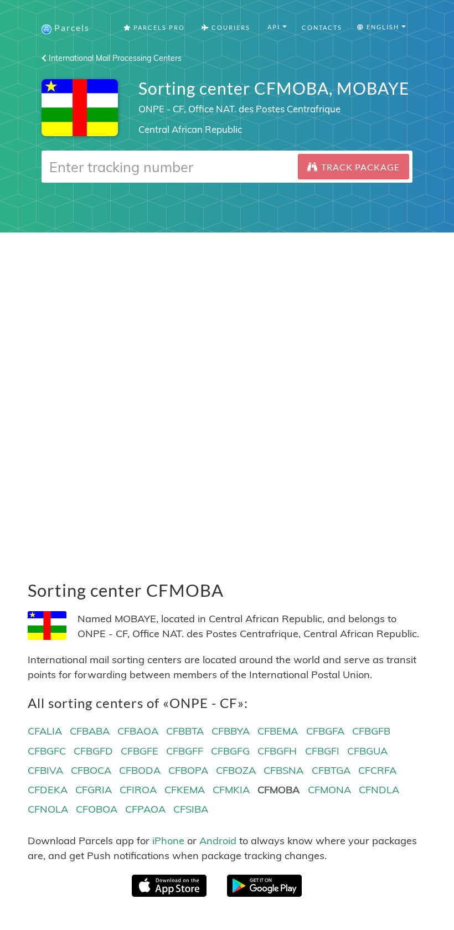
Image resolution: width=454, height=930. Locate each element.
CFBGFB (371, 731)
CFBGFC (47, 751)
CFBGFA (325, 731)
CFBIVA (45, 770)
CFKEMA (184, 789)
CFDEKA (48, 789)
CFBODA (140, 770)
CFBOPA (188, 770)
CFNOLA (48, 809)
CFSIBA (190, 809)
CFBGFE (139, 751)
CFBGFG (230, 751)
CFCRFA (377, 770)
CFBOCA (91, 770)
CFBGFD (93, 751)
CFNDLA (379, 789)
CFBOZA (236, 770)
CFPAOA (145, 809)
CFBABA (90, 731)
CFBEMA (277, 731)
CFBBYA (230, 731)
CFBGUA (367, 751)
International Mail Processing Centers (114, 58)
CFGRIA (93, 789)
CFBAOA (137, 731)
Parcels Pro (158, 27)
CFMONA (329, 789)
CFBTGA (331, 770)
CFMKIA (231, 789)
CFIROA (138, 789)
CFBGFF (184, 751)
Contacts (322, 27)
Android (217, 840)
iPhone (168, 840)
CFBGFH (277, 751)
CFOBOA (96, 809)
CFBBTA (185, 731)
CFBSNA (283, 770)
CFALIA (45, 731)
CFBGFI (322, 751)
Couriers (229, 27)
